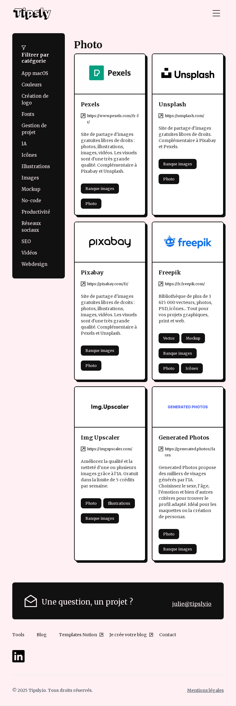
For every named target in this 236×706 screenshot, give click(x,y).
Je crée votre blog (128, 634)
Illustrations (36, 166)
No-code (31, 200)
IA (24, 144)
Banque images (99, 188)
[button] (216, 13)
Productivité (36, 212)
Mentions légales (205, 690)
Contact (167, 634)
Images (30, 178)
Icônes (29, 155)
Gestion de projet (34, 129)
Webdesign (34, 264)
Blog (42, 634)
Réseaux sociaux (31, 226)
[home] (32, 13)
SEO (26, 241)
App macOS (35, 73)
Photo (91, 203)
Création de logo (35, 99)
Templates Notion (78, 634)
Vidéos (29, 253)
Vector (169, 338)
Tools (18, 634)
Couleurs (32, 85)
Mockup (31, 189)
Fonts (28, 114)
